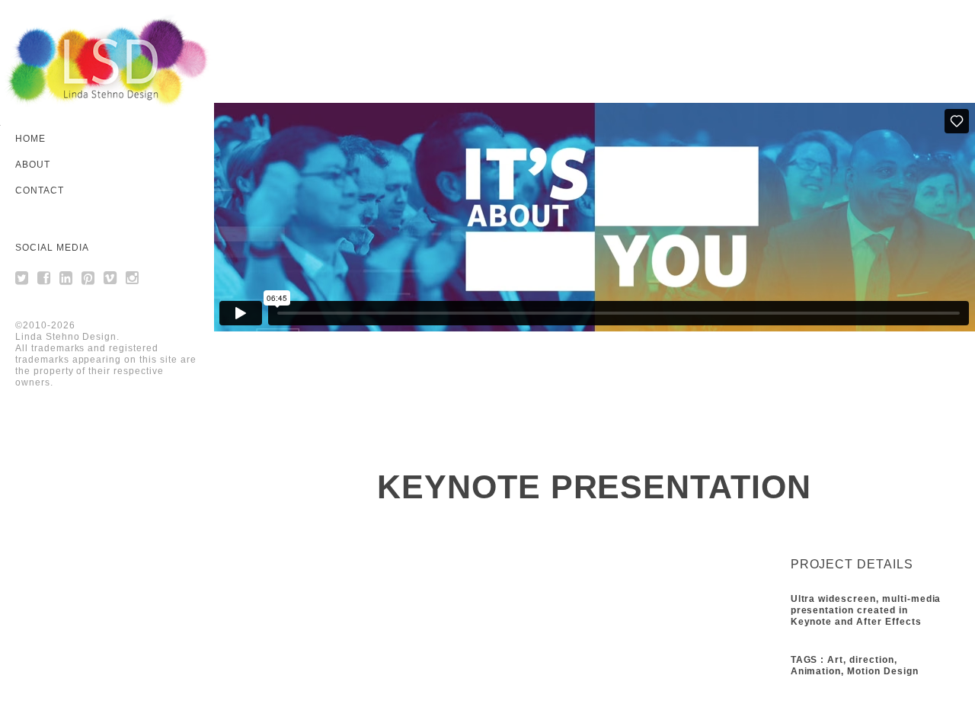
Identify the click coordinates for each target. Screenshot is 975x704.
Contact (39, 190)
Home (30, 138)
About (32, 164)
